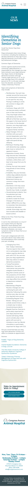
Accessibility (18, 478)
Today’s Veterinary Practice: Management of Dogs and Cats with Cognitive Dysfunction (13, 358)
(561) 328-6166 (14, 467)
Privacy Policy (8, 478)
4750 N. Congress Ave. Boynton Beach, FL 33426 (14, 465)
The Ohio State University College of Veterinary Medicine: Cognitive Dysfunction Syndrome (13, 351)
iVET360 (17, 483)
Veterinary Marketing (19, 481)
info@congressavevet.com (14, 469)
